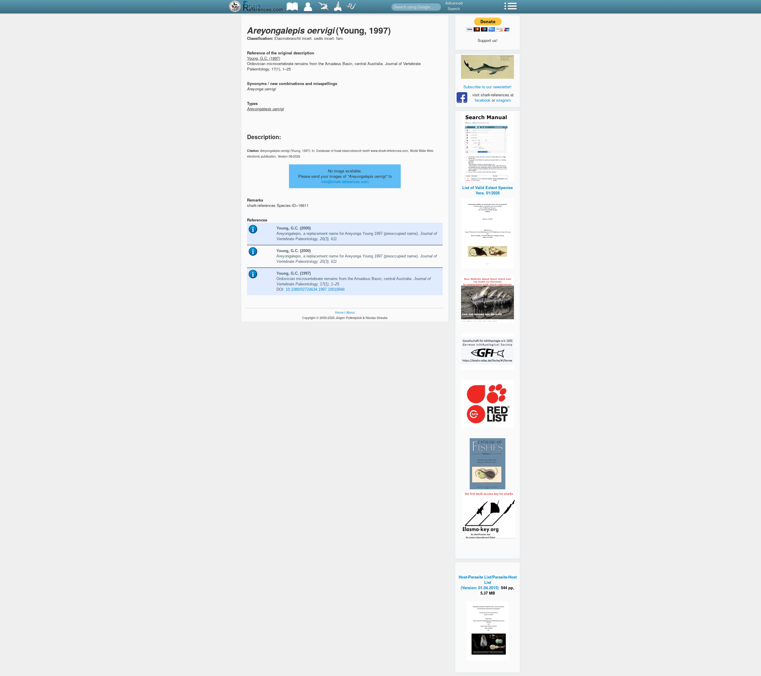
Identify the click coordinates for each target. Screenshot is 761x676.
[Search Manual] (487, 146)
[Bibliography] (292, 6)
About (350, 312)
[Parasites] (351, 6)
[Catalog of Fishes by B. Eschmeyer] (487, 463)
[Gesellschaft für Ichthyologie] (487, 351)
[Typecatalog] (337, 6)
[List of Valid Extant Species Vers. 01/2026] (487, 232)
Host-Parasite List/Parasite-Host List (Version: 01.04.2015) (488, 582)
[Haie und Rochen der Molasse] (487, 299)
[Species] (323, 6)
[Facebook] (487, 67)
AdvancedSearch (454, 5)
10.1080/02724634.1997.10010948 (315, 289)
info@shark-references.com (345, 181)
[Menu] (510, 6)
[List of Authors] (308, 6)
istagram (503, 100)
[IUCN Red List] (487, 403)
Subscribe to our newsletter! (487, 86)
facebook (482, 100)
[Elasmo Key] (489, 514)
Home (339, 312)
